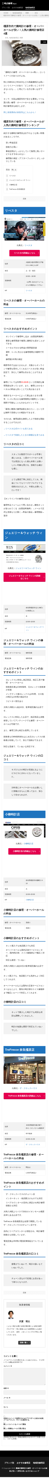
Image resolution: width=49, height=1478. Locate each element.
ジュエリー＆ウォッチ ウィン (18, 180)
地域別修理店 (30, 7)
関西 (27, 13)
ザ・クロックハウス (28, 1088)
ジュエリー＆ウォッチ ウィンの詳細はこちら (24, 577)
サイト (6, 1407)
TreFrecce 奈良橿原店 (16, 189)
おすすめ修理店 (17, 7)
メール (7, 1398)
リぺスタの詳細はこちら (24, 253)
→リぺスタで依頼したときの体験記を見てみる (24, 435)
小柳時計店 (12, 185)
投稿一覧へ (24, 1342)
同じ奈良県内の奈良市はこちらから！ (20, 112)
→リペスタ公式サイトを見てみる (18, 429)
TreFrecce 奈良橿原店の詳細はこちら (24, 1096)
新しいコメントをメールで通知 (15, 1424)
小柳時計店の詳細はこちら (24, 851)
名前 (6, 1388)
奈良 (36, 13)
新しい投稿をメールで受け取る (15, 1428)
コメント (8, 1366)
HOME (6, 13)
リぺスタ (11, 176)
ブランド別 (6, 7)
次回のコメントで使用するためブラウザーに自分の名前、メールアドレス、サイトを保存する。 (24, 1419)
